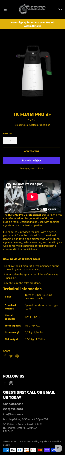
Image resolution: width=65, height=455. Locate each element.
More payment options (31, 168)
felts (26, 283)
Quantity (7, 133)
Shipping (20, 125)
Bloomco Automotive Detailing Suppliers (30, 441)
